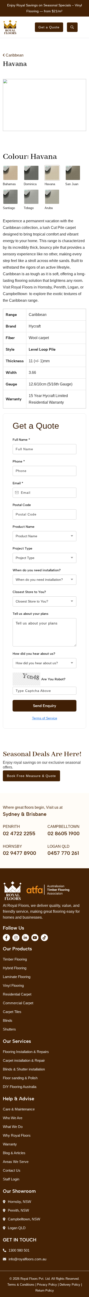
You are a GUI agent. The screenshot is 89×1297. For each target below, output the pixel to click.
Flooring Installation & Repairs (26, 1052)
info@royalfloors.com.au (27, 1259)
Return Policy (44, 1290)
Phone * (19, 461)
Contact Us (11, 1170)
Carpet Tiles (12, 1012)
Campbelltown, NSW (24, 1219)
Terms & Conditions (20, 1284)
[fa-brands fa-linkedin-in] (25, 937)
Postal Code (22, 505)
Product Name (23, 527)
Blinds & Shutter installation (24, 1069)
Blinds (7, 1020)
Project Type (22, 548)
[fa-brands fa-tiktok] (44, 937)
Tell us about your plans (30, 614)
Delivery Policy (70, 1284)
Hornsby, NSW (19, 1202)
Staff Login (11, 1179)
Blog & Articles (14, 1153)
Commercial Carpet (18, 1003)
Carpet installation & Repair (24, 1060)
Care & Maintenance (19, 1109)
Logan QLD (17, 1228)
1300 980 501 (19, 1250)
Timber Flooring (15, 959)
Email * (18, 483)
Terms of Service (44, 718)
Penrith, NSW (18, 1210)
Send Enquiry (44, 705)
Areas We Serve (15, 1162)
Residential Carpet (17, 994)
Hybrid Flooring (14, 968)
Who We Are (12, 1118)
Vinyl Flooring (13, 985)
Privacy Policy (47, 1284)
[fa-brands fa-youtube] (35, 937)
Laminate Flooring (16, 977)
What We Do (13, 1127)
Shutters (9, 1029)
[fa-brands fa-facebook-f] (6, 937)
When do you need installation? (37, 570)
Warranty (10, 1144)
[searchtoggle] (72, 27)
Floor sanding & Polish (20, 1078)
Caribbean (14, 55)
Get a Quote (49, 27)
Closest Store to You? (29, 592)
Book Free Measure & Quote (31, 776)
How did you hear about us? (34, 654)
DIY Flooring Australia (19, 1087)
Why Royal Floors (17, 1135)
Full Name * (21, 440)
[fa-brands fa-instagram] (16, 937)
